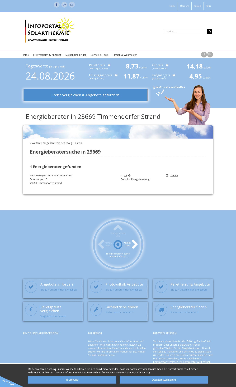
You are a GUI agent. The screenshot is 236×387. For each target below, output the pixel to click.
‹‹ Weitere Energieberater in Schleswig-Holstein (56, 143)
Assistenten (104, 348)
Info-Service (109, 355)
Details (174, 175)
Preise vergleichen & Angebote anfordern (85, 95)
